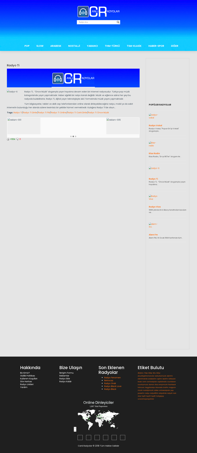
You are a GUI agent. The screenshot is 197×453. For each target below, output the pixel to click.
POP (27, 46)
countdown (171, 382)
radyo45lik (154, 393)
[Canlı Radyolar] (98, 11)
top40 (153, 396)
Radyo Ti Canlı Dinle (77, 112)
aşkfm (159, 379)
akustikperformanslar (146, 376)
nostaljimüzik (148, 390)
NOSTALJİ (74, 46)
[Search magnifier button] (118, 22)
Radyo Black (110, 389)
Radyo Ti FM (44, 112)
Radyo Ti (13, 65)
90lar (158, 373)
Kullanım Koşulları (28, 378)
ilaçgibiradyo (150, 387)
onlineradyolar (164, 390)
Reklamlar (64, 375)
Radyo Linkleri (26, 384)
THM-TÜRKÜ (112, 46)
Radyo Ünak (110, 383)
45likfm (140, 373)
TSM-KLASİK (134, 46)
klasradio (159, 387)
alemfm (170, 376)
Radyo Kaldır (65, 381)
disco (157, 384)
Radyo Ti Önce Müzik (98, 112)
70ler (146, 373)
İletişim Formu (66, 372)
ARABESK (55, 46)
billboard (172, 379)
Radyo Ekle (64, 378)
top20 (148, 396)
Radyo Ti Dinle (30, 112)
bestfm (165, 379)
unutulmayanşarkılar (146, 399)
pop (172, 390)
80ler (150, 373)
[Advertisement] (98, 34)
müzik (140, 390)
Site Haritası (26, 381)
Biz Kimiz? (25, 372)
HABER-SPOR (156, 46)
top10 (144, 396)
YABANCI (92, 46)
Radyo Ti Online (58, 112)
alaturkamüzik (160, 376)
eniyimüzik (163, 384)
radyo (147, 393)
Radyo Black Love (112, 386)
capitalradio (162, 382)
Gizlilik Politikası (27, 375)
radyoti (169, 393)
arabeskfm (152, 379)
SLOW (39, 46)
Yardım (23, 387)
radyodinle (162, 393)
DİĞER (174, 46)
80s (154, 373)
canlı (144, 382)
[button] (71, 136)
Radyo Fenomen (112, 377)
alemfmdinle (143, 379)
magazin (172, 387)
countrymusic (143, 384)
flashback (172, 384)
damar (151, 384)
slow (139, 396)
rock (174, 393)
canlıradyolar (152, 382)
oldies (156, 390)
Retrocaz (108, 380)
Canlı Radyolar (85, 445)
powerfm (141, 393)
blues (140, 382)
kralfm (165, 387)
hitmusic (141, 387)
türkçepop (160, 396)
